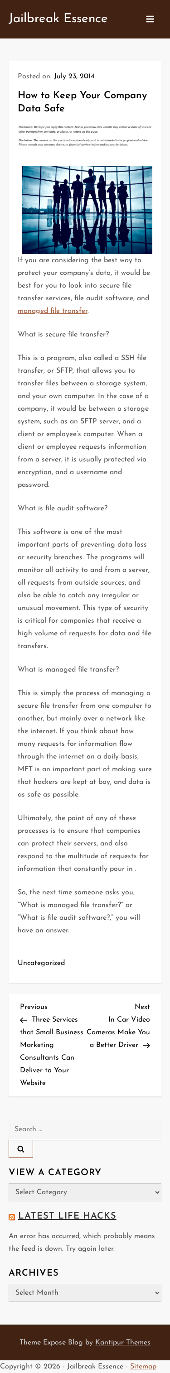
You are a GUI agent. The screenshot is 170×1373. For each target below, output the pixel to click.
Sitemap (143, 1366)
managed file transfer (52, 311)
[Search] (21, 1149)
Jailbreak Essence (58, 19)
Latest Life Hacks (67, 1216)
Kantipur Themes (123, 1342)
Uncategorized (41, 963)
